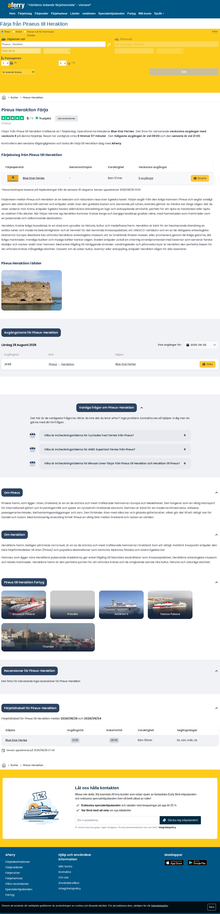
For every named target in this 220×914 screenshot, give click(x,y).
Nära (211, 907)
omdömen (89, 13)
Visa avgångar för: (170, 344)
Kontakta (64, 872)
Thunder (48, 646)
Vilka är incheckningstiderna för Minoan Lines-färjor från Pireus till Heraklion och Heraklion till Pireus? (112, 463)
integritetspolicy (159, 905)
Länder (75, 13)
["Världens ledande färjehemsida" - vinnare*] (16, 5)
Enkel (19, 31)
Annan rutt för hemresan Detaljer (40, 33)
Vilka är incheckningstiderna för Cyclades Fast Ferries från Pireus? (89, 435)
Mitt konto (145, 13)
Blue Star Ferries (34, 178)
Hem (12, 13)
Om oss (63, 877)
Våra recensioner (17, 884)
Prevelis (72, 614)
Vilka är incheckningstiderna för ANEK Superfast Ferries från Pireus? (89, 449)
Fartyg (131, 13)
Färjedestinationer (17, 862)
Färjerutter (41, 13)
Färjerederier (14, 867)
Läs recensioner (66, 118)
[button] (159, 13)
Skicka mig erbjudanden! (183, 820)
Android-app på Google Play (197, 862)
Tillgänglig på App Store (174, 862)
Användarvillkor (69, 883)
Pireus (53, 364)
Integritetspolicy (167, 827)
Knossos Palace (24, 614)
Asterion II (121, 614)
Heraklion (67, 364)
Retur (7, 31)
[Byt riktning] (109, 44)
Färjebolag (25, 13)
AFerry (10, 855)
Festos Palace (170, 614)
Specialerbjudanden (111, 13)
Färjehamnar (59, 13)
